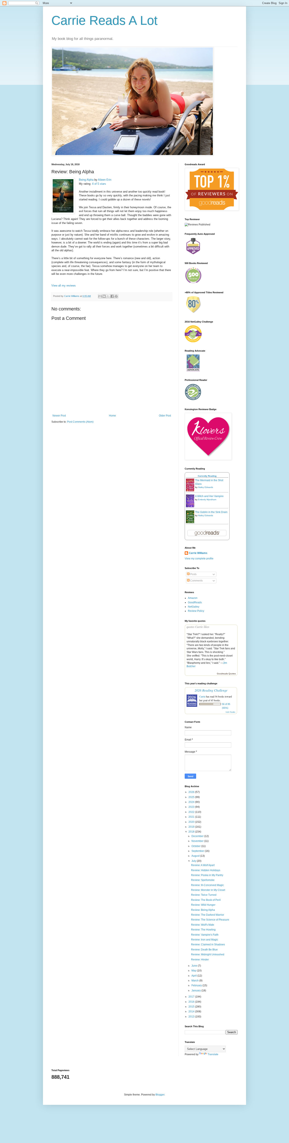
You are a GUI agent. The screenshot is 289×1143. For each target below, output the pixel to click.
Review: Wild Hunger (203, 904)
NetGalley (193, 606)
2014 (192, 1011)
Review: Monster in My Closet (208, 890)
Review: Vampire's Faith (205, 934)
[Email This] (100, 296)
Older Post (165, 415)
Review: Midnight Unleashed (207, 954)
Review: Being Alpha (203, 909)
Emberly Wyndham (207, 499)
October (196, 846)
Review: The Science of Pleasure (210, 919)
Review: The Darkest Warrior (207, 914)
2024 (192, 802)
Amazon (192, 598)
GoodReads (195, 602)
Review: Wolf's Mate (202, 924)
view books (230, 711)
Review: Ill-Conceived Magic (207, 885)
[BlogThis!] (104, 296)
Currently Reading (207, 476)
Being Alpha (86, 179)
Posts (193, 574)
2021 (192, 816)
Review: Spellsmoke (203, 880)
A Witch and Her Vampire (209, 496)
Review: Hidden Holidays (205, 870)
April (194, 975)
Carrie (202, 696)
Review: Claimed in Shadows (208, 944)
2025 (192, 797)
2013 (192, 1016)
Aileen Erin (104, 179)
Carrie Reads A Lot (104, 20)
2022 (192, 811)
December (197, 836)
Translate (213, 1054)
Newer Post (59, 415)
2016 (192, 1001)
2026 (192, 792)
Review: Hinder (200, 959)
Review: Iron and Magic (204, 939)
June (194, 965)
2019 (192, 826)
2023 (192, 806)
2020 (192, 821)
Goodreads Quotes (226, 673)
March (195, 980)
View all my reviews (63, 285)
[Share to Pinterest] (116, 296)
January (196, 990)
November (197, 841)
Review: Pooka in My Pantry (207, 875)
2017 (192, 996)
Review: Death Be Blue (204, 949)
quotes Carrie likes (198, 627)
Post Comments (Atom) (80, 421)
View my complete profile (199, 558)
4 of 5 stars (99, 183)
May (194, 970)
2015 (192, 1006)
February (196, 985)
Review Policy (196, 610)
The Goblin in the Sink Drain (211, 512)
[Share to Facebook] (112, 296)
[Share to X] (108, 296)
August (195, 855)
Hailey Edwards (205, 487)
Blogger (160, 1094)
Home (112, 415)
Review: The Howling (203, 929)
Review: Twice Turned (203, 894)
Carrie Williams (198, 553)
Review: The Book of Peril (206, 899)
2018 (192, 831)
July (194, 860)
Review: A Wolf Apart (203, 865)
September (198, 851)
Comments (196, 580)
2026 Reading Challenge (211, 690)
